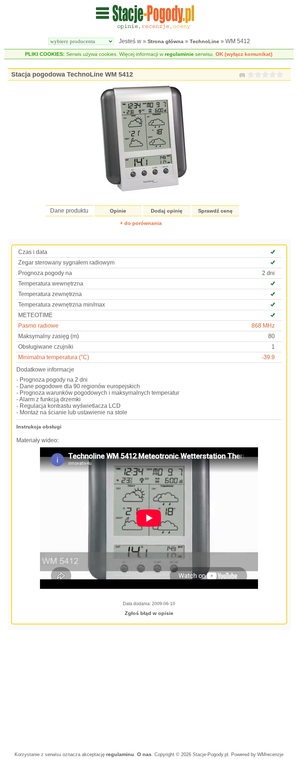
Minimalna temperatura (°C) (53, 357)
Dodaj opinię (166, 211)
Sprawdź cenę (215, 211)
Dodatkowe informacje (45, 369)
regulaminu (120, 754)
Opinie (118, 211)
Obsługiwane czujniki (45, 347)
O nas (144, 754)
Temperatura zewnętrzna (50, 294)
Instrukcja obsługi (38, 427)
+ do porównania (141, 223)
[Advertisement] (149, 689)
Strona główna (166, 41)
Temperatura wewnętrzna (50, 283)
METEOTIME (35, 315)
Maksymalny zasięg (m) (48, 336)
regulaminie (179, 54)
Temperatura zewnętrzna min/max (61, 304)
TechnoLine (204, 41)
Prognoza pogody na (45, 273)
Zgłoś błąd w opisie (149, 613)
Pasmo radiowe (38, 326)
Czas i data (32, 252)
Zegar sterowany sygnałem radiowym (66, 262)
